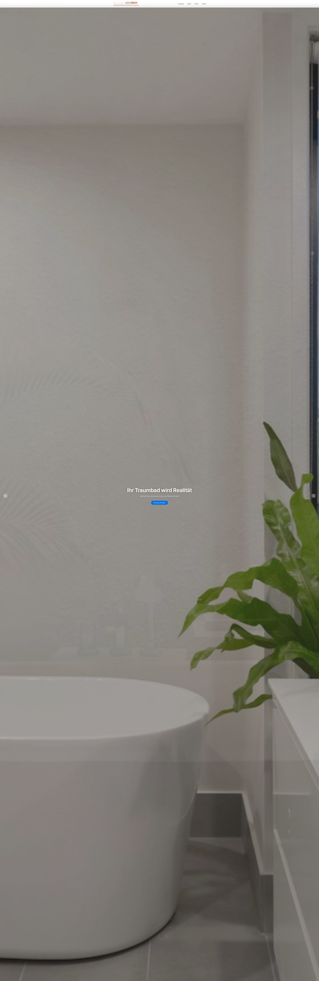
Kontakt (204, 3)
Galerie (189, 3)
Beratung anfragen (159, 503)
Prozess (196, 3)
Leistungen (181, 3)
